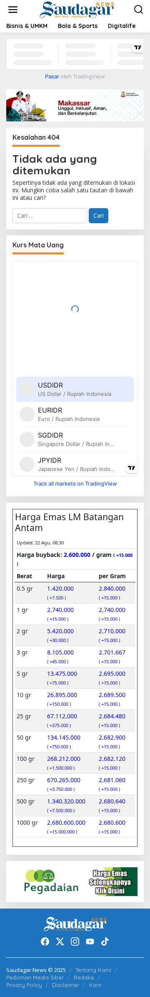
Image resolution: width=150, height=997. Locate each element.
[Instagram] (75, 941)
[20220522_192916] (75, 881)
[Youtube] (90, 941)
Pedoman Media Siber (35, 977)
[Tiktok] (105, 941)
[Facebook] (45, 941)
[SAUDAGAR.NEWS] (76, 9)
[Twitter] (60, 941)
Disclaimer (65, 985)
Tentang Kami (93, 970)
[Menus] (13, 9)
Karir (95, 985)
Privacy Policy (24, 985)
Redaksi (84, 977)
